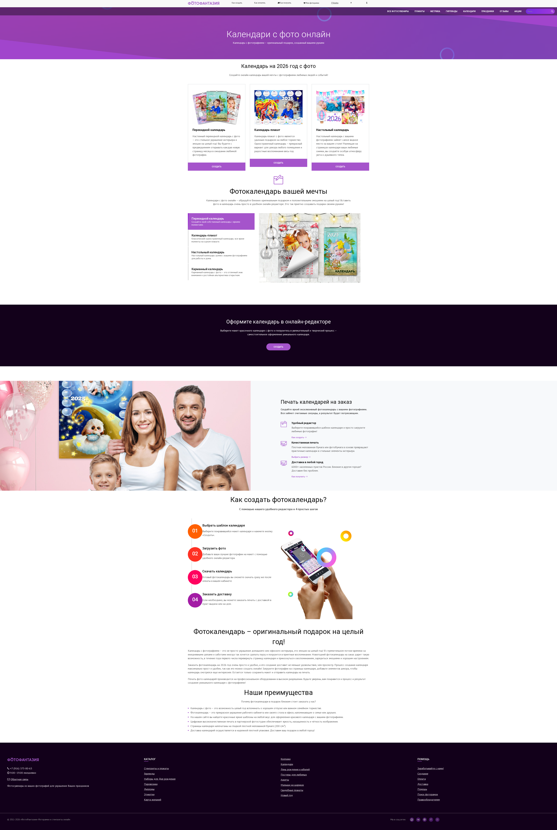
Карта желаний (152, 799)
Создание (422, 773)
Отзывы (504, 11)
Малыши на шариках (292, 785)
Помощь (422, 789)
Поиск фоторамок (427, 794)
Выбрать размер (300, 457)
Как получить (298, 476)
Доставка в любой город (307, 462)
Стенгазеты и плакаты (156, 768)
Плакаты (420, 11)
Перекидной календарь (208, 130)
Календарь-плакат (267, 130)
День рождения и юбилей (295, 769)
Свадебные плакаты (292, 790)
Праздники (487, 11)
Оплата (421, 779)
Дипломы (149, 789)
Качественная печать (305, 442)
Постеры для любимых (294, 774)
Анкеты (285, 779)
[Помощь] (352, 3)
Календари (469, 11)
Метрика (435, 11)
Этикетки (149, 794)
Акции (517, 11)
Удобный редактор (304, 423)
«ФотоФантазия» (29, 819)
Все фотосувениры (398, 11)
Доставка (422, 784)
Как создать (237, 3)
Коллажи (286, 759)
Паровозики (151, 784)
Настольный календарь (332, 130)
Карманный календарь (217, 272)
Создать (216, 166)
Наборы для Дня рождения (160, 779)
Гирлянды (451, 11)
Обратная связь (19, 779)
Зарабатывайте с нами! (430, 768)
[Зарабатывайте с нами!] (368, 3)
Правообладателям (428, 799)
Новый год (287, 795)
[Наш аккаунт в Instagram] (437, 820)
